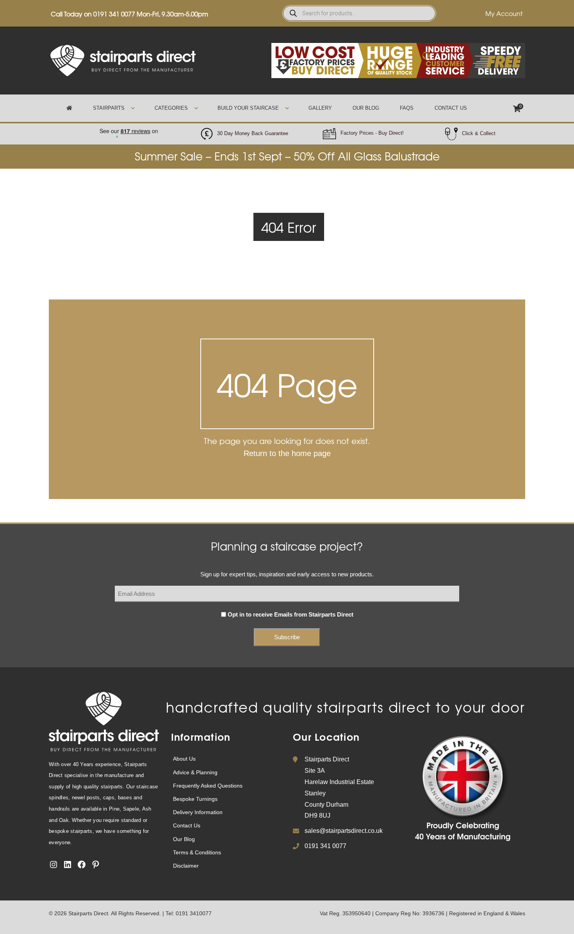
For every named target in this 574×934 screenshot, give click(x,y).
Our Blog (366, 108)
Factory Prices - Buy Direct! (372, 133)
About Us (184, 759)
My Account (503, 13)
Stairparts (109, 108)
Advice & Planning (195, 772)
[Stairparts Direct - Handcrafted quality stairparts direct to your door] (123, 60)
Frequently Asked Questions (207, 785)
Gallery (320, 108)
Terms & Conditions (197, 852)
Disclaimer (186, 866)
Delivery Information (198, 812)
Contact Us (451, 108)
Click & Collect (479, 133)
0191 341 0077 (114, 13)
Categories (171, 108)
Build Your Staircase (248, 108)
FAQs (407, 108)
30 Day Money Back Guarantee (252, 133)
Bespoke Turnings (195, 799)
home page (311, 453)
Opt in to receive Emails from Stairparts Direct (290, 614)
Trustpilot (128, 128)
